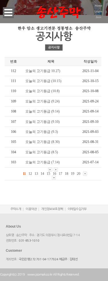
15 (48, 174)
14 (42, 174)
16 (54, 174)
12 (30, 174)
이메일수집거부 (77, 209)
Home (98, 5)
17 (60, 174)
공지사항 (54, 47)
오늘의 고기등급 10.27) (42, 71)
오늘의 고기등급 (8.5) (41, 152)
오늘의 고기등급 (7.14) (42, 162)
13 (36, 174)
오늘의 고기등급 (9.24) (42, 101)
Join (98, 17)
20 (78, 174)
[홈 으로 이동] (58, 9)
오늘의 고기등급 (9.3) (41, 132)
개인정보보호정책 (52, 209)
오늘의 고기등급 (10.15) (43, 81)
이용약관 (31, 209)
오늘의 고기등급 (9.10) (42, 122)
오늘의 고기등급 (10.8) (42, 91)
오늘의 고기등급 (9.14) (42, 111)
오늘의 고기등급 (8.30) (42, 142)
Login (98, 11)
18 (66, 174)
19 (72, 174)
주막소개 (15, 209)
